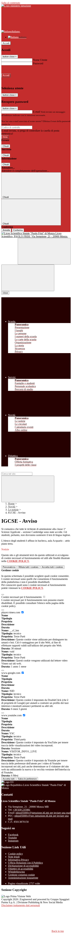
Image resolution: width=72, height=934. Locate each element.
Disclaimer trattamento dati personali (20, 905)
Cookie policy (15, 853)
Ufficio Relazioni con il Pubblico (25, 862)
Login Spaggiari (17, 124)
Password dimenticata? (13, 69)
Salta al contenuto (10, 2)
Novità (11, 506)
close (5, 293)
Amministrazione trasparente (23, 877)
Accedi (6, 43)
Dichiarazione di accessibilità (23, 865)
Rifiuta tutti (29, 567)
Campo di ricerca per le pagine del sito (21, 470)
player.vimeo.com (11, 612)
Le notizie (13, 509)
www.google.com (11, 672)
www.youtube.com (11, 715)
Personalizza (9, 567)
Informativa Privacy (18, 859)
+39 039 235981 (21, 809)
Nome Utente (40, 59)
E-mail (36, 111)
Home (11, 503)
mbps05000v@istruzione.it (43, 812)
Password (38, 63)
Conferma (18, 230)
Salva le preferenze (27, 779)
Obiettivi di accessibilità (20, 868)
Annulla (6, 230)
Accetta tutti (52, 567)
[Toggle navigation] (27, 278)
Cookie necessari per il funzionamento (21, 597)
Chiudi (6, 146)
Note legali (14, 856)
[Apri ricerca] (44, 251)
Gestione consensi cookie (21, 874)
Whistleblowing (16, 871)
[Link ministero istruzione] (16, 5)
